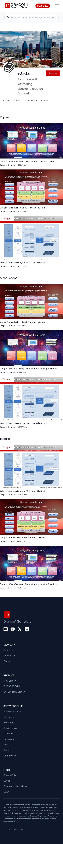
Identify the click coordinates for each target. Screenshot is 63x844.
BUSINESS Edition (13, 686)
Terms (7, 661)
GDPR (7, 780)
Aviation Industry (12, 711)
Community (10, 755)
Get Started (42, 6)
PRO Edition (10, 680)
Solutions (9, 717)
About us (8, 650)
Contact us (9, 655)
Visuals (17, 100)
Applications (10, 728)
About (44, 100)
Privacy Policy (10, 775)
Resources (9, 722)
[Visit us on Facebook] (27, 629)
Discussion (31, 100)
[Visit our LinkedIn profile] (6, 629)
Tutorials (8, 733)
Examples (9, 739)
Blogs (7, 750)
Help (6, 744)
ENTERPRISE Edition (14, 691)
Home (6, 100)
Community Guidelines (15, 786)
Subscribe (53, 73)
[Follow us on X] (20, 629)
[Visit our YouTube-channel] (13, 629)
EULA (6, 791)
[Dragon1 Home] (16, 6)
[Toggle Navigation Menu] (57, 6)
